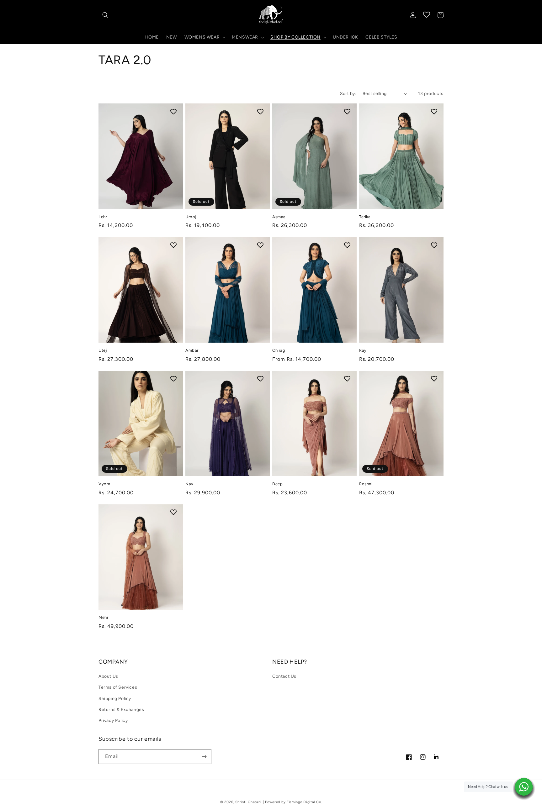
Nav (189, 483)
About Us (108, 676)
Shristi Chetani (248, 802)
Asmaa (279, 216)
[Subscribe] (204, 756)
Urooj (191, 216)
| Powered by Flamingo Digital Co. (292, 802)
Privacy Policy (113, 720)
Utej (102, 350)
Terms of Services (117, 687)
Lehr (102, 216)
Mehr (103, 617)
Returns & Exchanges (121, 709)
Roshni (366, 483)
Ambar (192, 350)
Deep (277, 483)
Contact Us (284, 676)
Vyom (104, 483)
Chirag (278, 350)
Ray (363, 350)
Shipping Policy (114, 698)
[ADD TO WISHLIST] (173, 111)
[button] (105, 15)
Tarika (365, 216)
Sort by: (348, 93)
